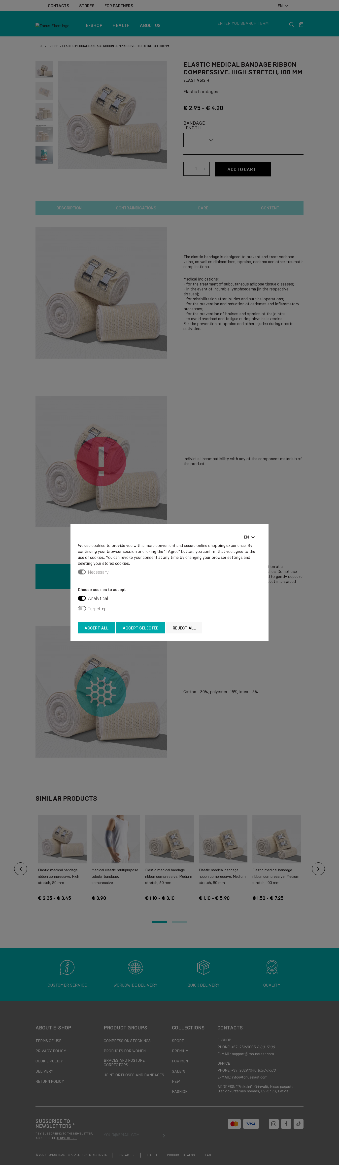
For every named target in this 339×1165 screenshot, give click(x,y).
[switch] (82, 598)
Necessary (98, 572)
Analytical (98, 598)
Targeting (97, 609)
